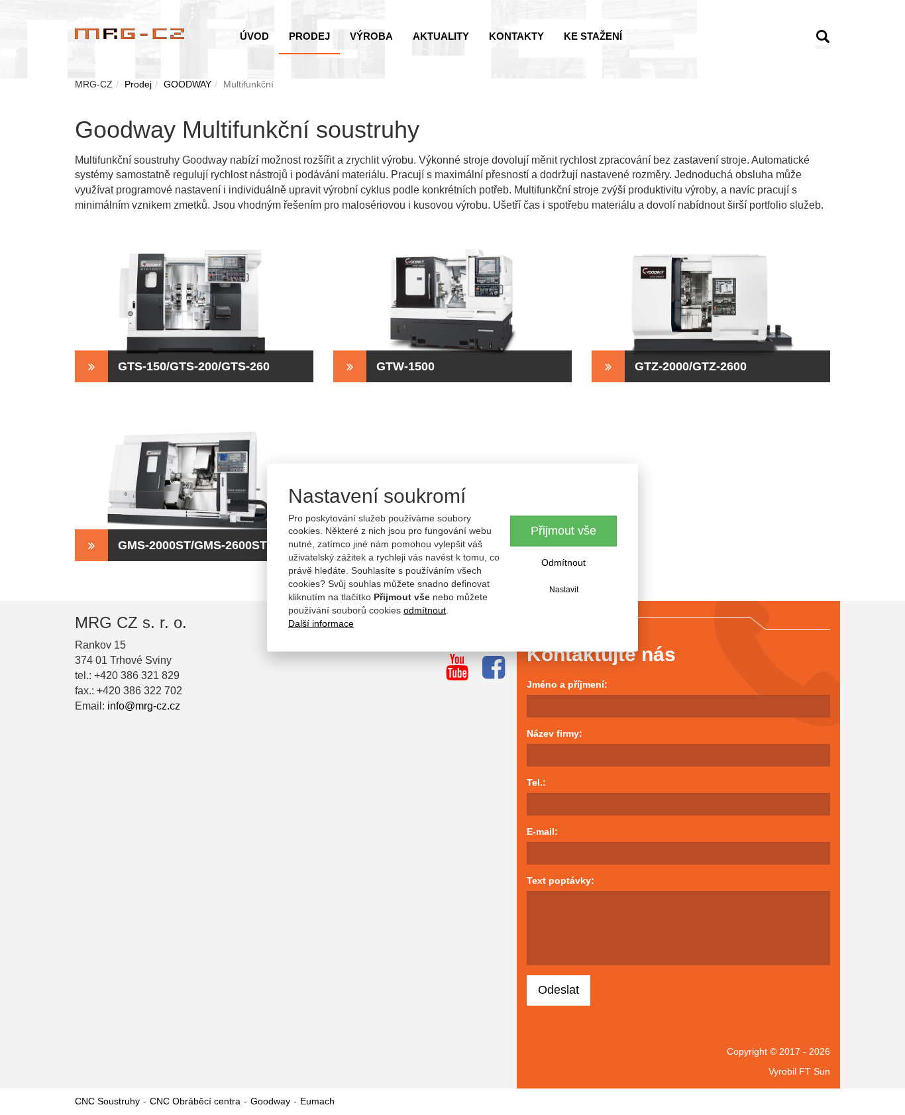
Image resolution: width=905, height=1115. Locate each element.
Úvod (254, 36)
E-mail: (542, 831)
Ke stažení (593, 36)
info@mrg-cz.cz (143, 706)
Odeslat (558, 989)
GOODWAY (187, 84)
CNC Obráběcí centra (195, 1101)
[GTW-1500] (452, 302)
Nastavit (563, 589)
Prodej (309, 36)
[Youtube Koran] (457, 667)
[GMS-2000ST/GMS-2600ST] (194, 481)
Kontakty (516, 36)
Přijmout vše (563, 530)
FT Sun (814, 1071)
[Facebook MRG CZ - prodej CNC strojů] (493, 667)
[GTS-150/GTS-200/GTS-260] (194, 302)
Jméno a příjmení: (567, 684)
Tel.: (536, 782)
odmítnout (424, 610)
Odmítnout (563, 562)
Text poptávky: (560, 880)
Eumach (317, 1101)
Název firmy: (554, 733)
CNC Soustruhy (107, 1101)
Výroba (371, 36)
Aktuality (441, 36)
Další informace (321, 623)
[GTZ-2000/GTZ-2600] (711, 302)
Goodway (270, 1101)
